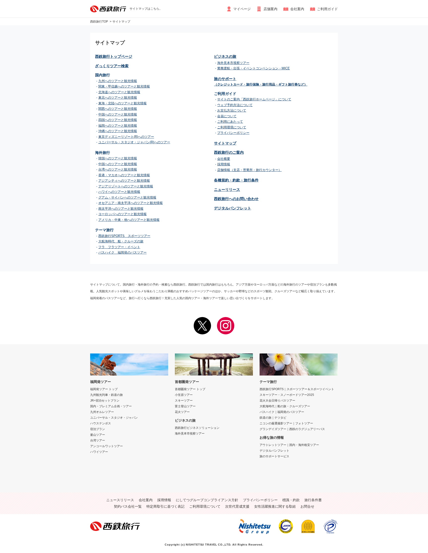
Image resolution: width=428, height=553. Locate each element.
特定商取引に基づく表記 (165, 506)
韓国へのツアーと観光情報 (117, 158)
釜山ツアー (97, 435)
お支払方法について (231, 110)
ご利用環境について (231, 127)
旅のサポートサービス (274, 456)
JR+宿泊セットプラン (104, 400)
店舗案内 (270, 9)
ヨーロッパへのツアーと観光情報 (122, 214)
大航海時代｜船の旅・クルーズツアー (285, 406)
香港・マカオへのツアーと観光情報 (124, 175)
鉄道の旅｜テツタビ (273, 417)
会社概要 (223, 159)
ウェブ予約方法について (235, 105)
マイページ (242, 9)
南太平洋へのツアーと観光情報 (120, 208)
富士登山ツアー (185, 406)
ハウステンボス (100, 423)
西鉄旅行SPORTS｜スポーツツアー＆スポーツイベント (297, 389)
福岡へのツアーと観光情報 (117, 125)
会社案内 (297, 9)
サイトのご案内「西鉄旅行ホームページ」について (254, 99)
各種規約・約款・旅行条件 (236, 180)
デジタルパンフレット (232, 208)
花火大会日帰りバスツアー (277, 400)
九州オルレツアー (102, 412)
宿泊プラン (97, 429)
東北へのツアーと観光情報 (117, 97)
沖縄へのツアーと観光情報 (117, 131)
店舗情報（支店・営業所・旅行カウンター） (249, 170)
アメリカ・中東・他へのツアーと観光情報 (129, 220)
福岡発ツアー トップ (104, 389)
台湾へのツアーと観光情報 (117, 169)
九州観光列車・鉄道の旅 (106, 395)
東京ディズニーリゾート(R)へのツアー (126, 137)
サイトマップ (121, 21)
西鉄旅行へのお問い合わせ (236, 199)
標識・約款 (291, 500)
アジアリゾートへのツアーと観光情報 (125, 186)
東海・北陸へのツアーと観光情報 (122, 103)
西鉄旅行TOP (99, 21)
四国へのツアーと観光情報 (117, 120)
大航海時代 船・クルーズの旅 (120, 241)
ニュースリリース (120, 500)
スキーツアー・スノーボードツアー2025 (287, 395)
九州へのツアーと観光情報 (117, 81)
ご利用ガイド (327, 9)
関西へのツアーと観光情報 (117, 109)
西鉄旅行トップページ (113, 56)
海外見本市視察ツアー (233, 63)
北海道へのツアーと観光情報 (119, 92)
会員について (227, 116)
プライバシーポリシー (233, 133)
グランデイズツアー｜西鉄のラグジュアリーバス (292, 429)
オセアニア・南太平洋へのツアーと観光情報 (130, 203)
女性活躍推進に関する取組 (275, 506)
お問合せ (307, 506)
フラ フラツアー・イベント (119, 247)
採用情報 (223, 164)
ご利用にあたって (230, 121)
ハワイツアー (99, 452)
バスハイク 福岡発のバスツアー (122, 252)
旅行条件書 (313, 500)
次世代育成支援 (237, 506)
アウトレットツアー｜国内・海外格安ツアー (289, 445)
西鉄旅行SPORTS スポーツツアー (124, 236)
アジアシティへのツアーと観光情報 (124, 180)
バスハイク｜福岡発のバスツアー (282, 412)
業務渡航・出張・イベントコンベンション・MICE (253, 68)
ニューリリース (227, 189)
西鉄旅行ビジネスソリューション (197, 428)
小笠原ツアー (184, 395)
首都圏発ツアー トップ (190, 389)
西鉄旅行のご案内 (229, 152)
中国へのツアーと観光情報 (117, 114)
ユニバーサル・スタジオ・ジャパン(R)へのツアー (134, 142)
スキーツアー (184, 400)
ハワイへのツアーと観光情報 (119, 192)
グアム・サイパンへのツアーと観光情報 (127, 197)
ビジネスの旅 (225, 56)
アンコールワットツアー (106, 446)
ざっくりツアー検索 (112, 66)
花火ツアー (182, 412)
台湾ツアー (97, 440)
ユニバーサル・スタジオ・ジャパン (114, 417)
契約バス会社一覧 (128, 506)
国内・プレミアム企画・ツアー (111, 406)
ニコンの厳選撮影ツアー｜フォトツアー (286, 423)
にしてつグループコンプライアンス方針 (207, 500)
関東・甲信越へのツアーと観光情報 (124, 86)
